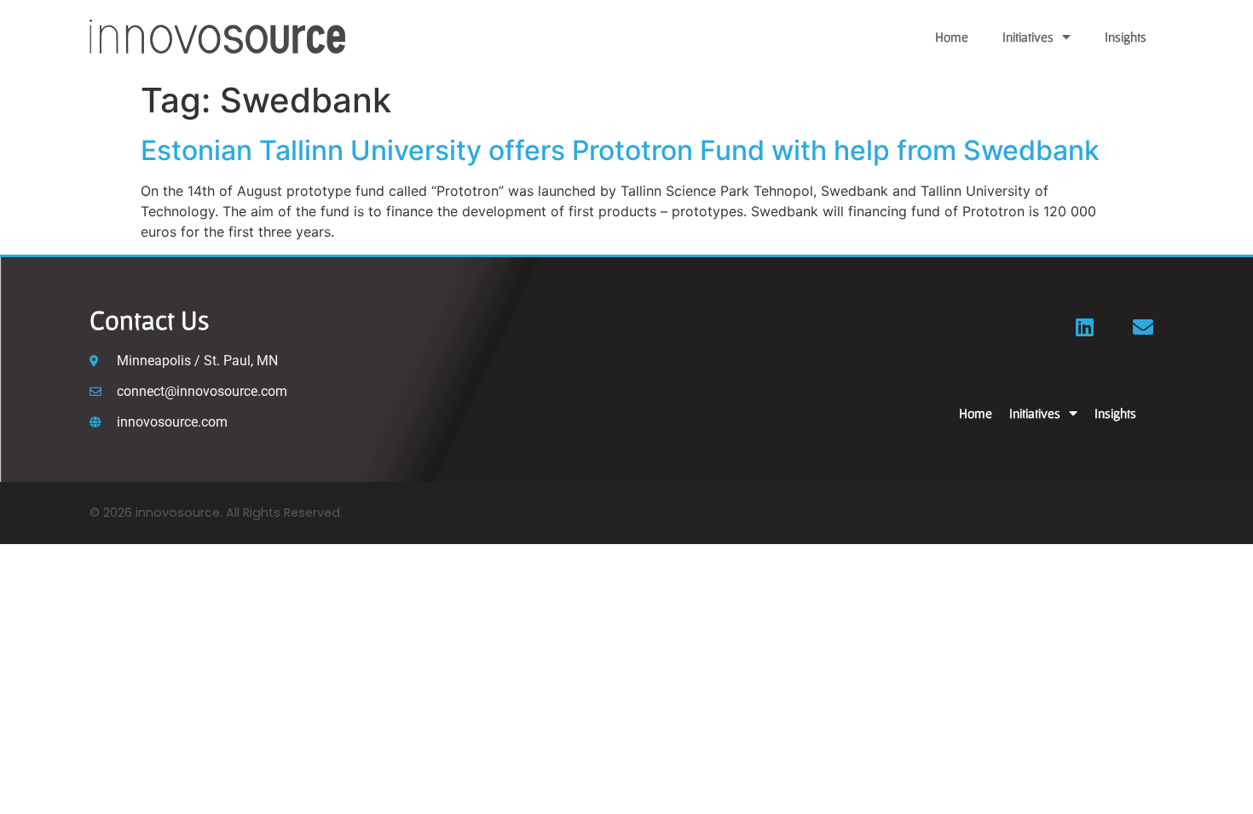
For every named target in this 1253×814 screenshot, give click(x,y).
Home (951, 36)
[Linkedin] (1085, 327)
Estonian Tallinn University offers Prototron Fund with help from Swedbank (620, 150)
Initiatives (1028, 36)
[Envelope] (1143, 327)
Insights (1125, 36)
